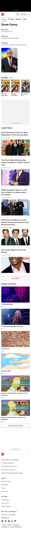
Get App (23, 14)
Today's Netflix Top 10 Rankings (10, 460)
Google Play (12, 515)
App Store (4, 515)
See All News (16, 278)
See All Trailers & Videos (15, 426)
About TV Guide (6, 481)
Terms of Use (5, 503)
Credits (25, 19)
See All (11, 77)
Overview (3, 19)
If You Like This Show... (7, 463)
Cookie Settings (5, 506)
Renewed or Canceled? (8, 470)
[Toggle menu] (29, 14)
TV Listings (11, 19)
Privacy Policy (5, 500)
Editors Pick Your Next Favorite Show (12, 473)
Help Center (4, 491)
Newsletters (4, 485)
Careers (3, 488)
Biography (18, 19)
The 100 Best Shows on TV (9, 466)
